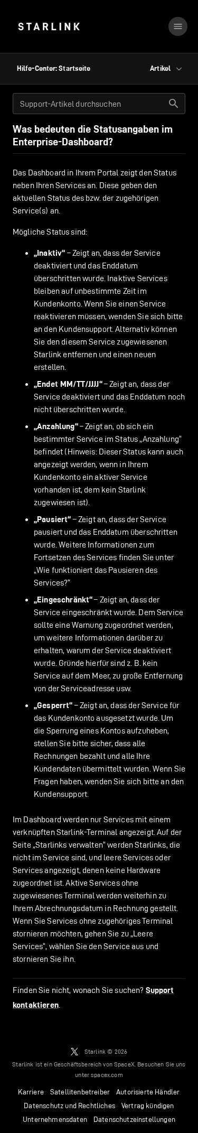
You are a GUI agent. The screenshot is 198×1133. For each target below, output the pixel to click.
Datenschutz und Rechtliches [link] (69, 1105)
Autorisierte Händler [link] (148, 1092)
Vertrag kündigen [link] (147, 1105)
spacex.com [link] (107, 1074)
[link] (49, 26)
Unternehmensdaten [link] (55, 1119)
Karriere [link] (30, 1092)
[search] (173, 103)
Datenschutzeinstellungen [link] (134, 1119)
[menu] (177, 26)
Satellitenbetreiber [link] (80, 1092)
